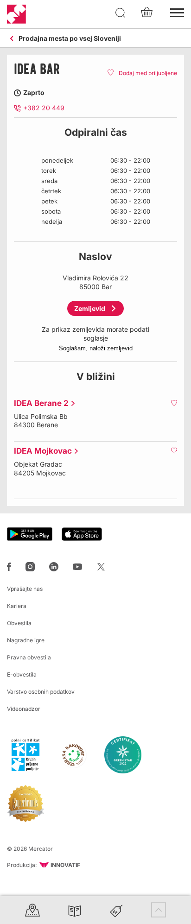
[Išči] (120, 13)
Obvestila (19, 623)
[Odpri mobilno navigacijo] (177, 12)
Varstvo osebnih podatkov (41, 691)
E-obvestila (22, 674)
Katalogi (74, 910)
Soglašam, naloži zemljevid (96, 348)
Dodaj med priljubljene (148, 73)
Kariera (16, 605)
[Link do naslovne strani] (16, 14)
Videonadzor (23, 708)
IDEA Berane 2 (39, 403)
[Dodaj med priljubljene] (174, 402)
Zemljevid (89, 308)
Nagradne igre (26, 640)
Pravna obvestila (29, 657)
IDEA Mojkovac (40, 451)
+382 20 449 (43, 108)
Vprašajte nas (25, 588)
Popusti (116, 910)
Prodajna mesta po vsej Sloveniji (70, 39)
